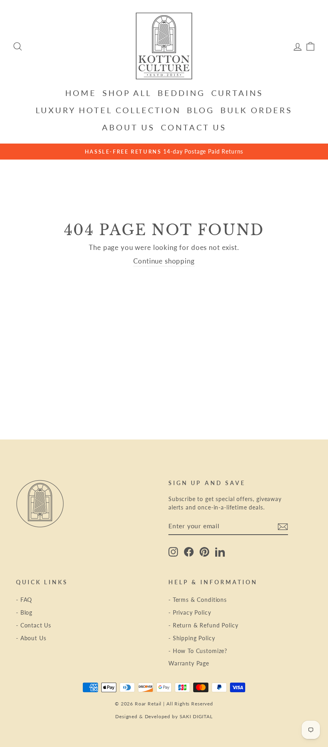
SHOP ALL (127, 93)
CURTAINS (237, 93)
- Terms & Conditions (197, 599)
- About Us (31, 638)
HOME (80, 93)
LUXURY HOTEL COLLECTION (108, 110)
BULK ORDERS (256, 110)
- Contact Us (33, 625)
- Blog (24, 612)
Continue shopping (163, 261)
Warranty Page (188, 663)
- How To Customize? (197, 650)
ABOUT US (128, 127)
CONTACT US (193, 127)
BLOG (200, 110)
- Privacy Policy (189, 612)
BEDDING (181, 93)
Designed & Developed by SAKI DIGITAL (164, 716)
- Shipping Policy (191, 638)
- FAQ (24, 599)
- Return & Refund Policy (203, 625)
